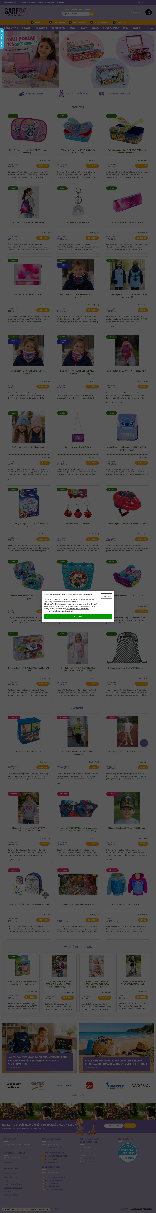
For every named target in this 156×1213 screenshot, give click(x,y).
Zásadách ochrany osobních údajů (77, 609)
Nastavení (107, 596)
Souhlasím (78, 617)
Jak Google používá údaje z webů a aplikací (58, 611)
